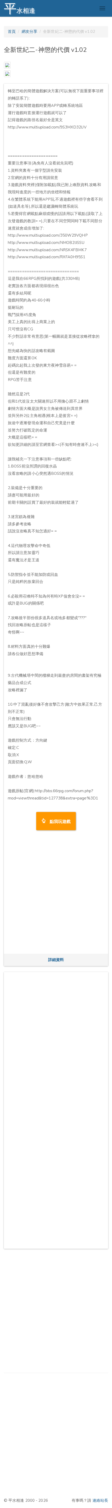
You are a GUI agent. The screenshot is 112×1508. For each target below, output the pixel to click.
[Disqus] (56, 1041)
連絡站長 (100, 1500)
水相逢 (19, 8)
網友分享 (29, 31)
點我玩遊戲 (58, 820)
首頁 (12, 31)
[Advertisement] (56, 894)
